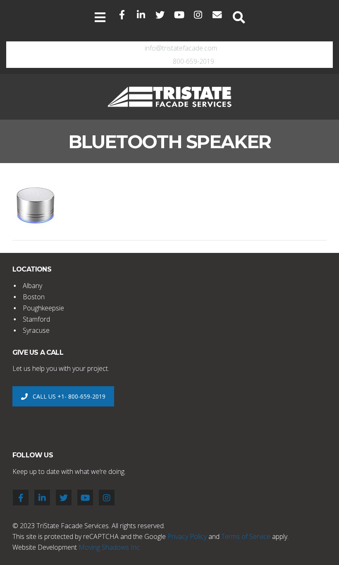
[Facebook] (122, 15)
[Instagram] (198, 15)
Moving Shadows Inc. (110, 547)
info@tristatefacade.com (181, 48)
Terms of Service (245, 536)
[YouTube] (179, 15)
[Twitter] (160, 15)
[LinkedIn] (141, 15)
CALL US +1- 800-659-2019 (69, 396)
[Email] (217, 15)
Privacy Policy (187, 536)
